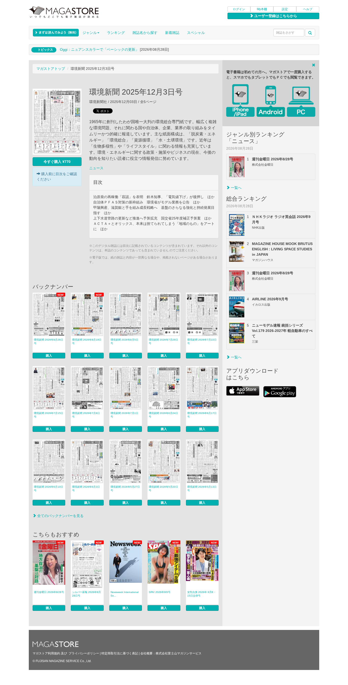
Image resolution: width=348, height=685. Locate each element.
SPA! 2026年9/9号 (159, 592)
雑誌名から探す (144, 33)
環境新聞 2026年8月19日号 (86, 341)
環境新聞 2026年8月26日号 (48, 341)
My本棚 (262, 9)
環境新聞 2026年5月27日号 (125, 488)
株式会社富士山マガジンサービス (179, 653)
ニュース (96, 168)
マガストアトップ (50, 69)
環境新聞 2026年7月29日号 (163, 341)
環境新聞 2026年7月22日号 (202, 341)
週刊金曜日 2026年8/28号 (49, 592)
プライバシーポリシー (84, 653)
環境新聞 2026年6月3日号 (86, 488)
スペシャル (196, 33)
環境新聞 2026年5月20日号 (163, 488)
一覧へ (236, 188)
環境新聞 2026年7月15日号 (48, 415)
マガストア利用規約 (46, 653)
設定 (285, 9)
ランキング (116, 33)
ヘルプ (307, 9)
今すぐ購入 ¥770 (57, 162)
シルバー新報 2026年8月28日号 (86, 594)
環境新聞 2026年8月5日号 (124, 341)
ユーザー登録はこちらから (275, 16)
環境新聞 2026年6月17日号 (202, 415)
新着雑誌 (172, 33)
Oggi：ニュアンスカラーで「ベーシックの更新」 (99, 49)
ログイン (239, 9)
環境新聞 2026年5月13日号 (202, 488)
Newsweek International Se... (125, 594)
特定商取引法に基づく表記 (119, 653)
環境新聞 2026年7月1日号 (124, 415)
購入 (49, 355)
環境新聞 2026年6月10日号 (48, 488)
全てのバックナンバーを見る (60, 516)
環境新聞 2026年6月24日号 (163, 415)
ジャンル (90, 33)
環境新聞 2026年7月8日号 (86, 415)
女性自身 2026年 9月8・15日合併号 (201, 594)
